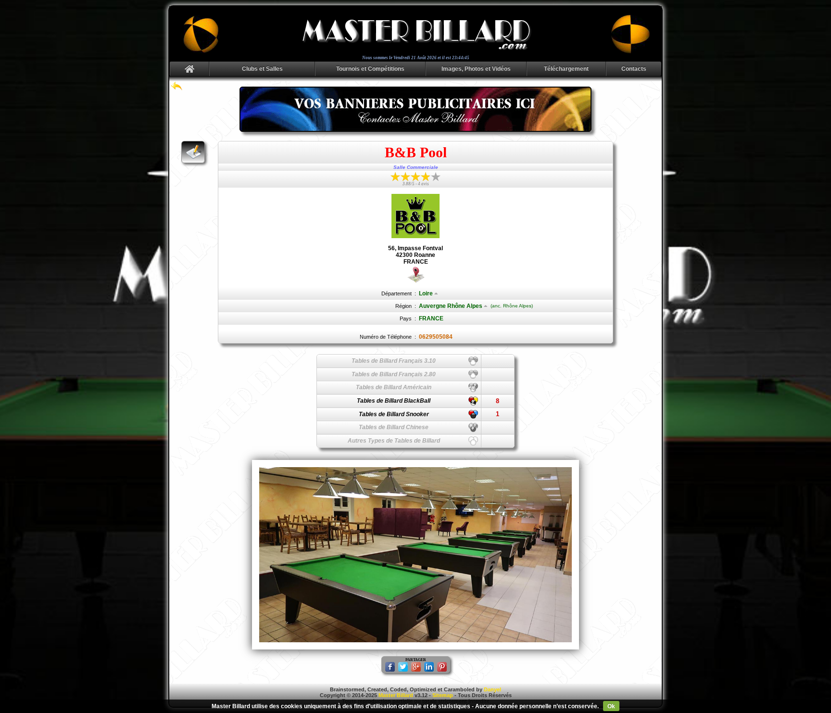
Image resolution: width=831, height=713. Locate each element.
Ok (611, 706)
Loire (426, 293)
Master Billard (395, 695)
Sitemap (442, 695)
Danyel (492, 689)
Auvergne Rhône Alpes (450, 306)
